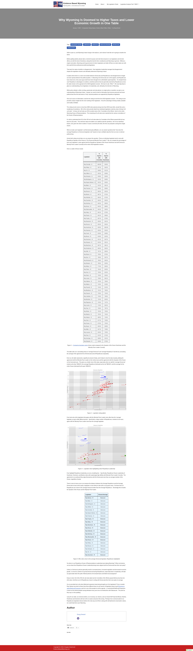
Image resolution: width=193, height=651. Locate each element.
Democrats (95, 44)
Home (97, 4)
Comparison (87, 44)
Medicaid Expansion (105, 44)
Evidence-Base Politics (101, 28)
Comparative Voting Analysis (89, 28)
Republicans (116, 44)
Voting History (71, 47)
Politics (109, 28)
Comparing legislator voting (80, 345)
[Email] (78, 618)
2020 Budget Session (76, 44)
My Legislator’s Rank (112, 4)
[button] (104, 4)
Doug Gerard (117, 28)
